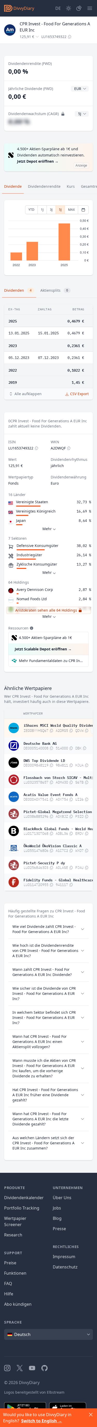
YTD (31, 209)
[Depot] (79, 8)
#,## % (19, 121)
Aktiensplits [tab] (54, 290)
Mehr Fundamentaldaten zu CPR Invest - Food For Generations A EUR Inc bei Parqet (51, 660)
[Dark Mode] (68, 8)
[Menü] (90, 8)
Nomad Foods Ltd (32, 598)
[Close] (91, 1414)
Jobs (57, 1208)
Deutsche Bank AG (40, 743)
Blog (57, 1218)
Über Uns (62, 1197)
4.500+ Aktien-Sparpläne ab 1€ (45, 637)
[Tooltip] (31, 628)
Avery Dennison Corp (35, 589)
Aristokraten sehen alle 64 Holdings (46, 610)
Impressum (64, 1256)
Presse (59, 1228)
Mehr (47, 528)
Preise (10, 1263)
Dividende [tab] (13, 186)
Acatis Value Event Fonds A (50, 794)
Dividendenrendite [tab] (44, 186)
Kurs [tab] (71, 186)
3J (51, 209)
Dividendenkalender (24, 1197)
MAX (71, 209)
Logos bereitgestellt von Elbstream (34, 1392)
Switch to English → (41, 1421)
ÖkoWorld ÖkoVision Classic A (52, 845)
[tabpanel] (48, 237)
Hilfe (8, 1294)
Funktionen (15, 1273)
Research (13, 1235)
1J (42, 209)
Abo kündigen (18, 1304)
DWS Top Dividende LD (44, 760)
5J (60, 209)
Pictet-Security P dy (44, 862)
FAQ (8, 1283)
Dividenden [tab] (18, 290)
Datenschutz (65, 1267)
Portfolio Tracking (21, 1208)
